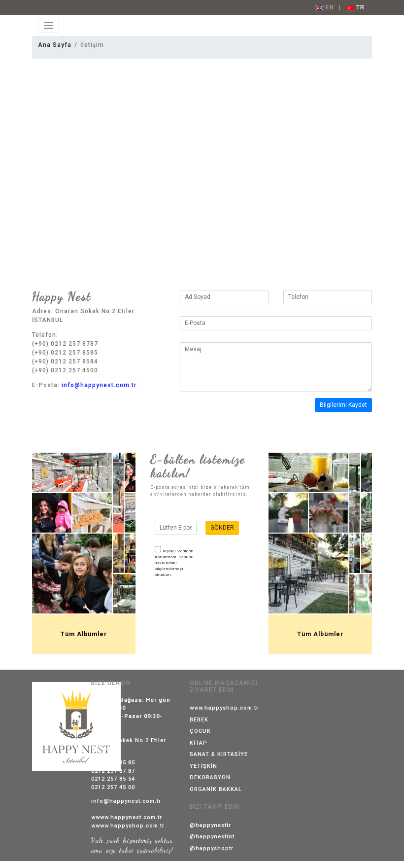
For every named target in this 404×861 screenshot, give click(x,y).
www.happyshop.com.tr (224, 708)
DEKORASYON (210, 777)
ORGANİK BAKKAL (216, 789)
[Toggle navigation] (48, 25)
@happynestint (212, 836)
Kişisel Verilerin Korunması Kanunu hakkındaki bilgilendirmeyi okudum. (174, 563)
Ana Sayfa (54, 44)
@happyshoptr (212, 848)
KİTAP (198, 743)
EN (329, 7)
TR (359, 7)
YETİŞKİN (203, 766)
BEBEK (199, 720)
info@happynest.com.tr (99, 385)
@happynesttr (210, 825)
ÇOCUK (200, 731)
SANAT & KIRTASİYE (219, 754)
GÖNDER (222, 527)
